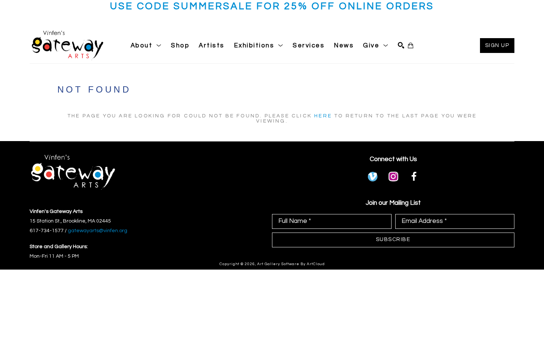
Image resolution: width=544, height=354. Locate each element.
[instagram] (393, 176)
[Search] (401, 45)
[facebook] (414, 176)
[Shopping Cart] (410, 45)
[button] (146, 45)
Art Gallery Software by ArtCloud (291, 264)
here (323, 115)
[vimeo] (372, 176)
